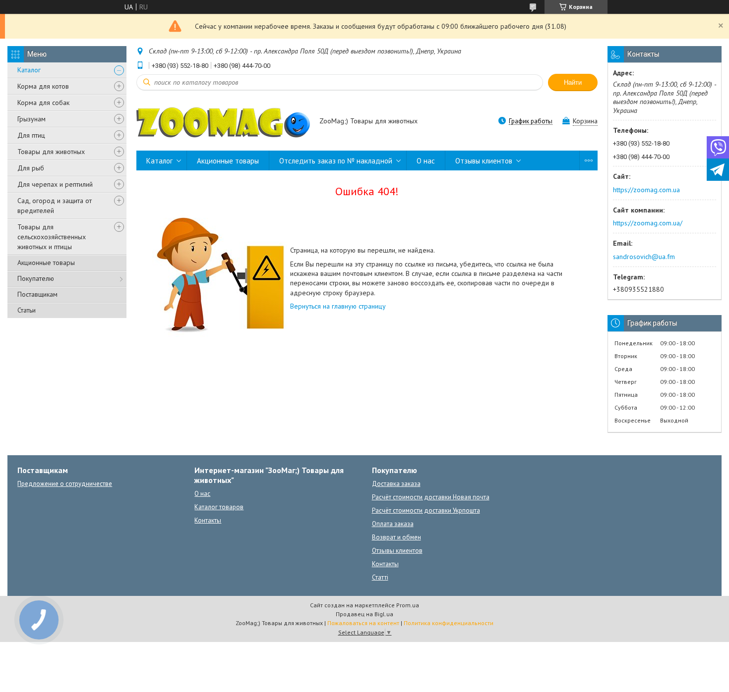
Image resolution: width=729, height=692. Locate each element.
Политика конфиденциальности (448, 623)
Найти (573, 82)
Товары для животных (51, 151)
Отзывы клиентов (483, 160)
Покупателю (35, 278)
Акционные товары (46, 262)
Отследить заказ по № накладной (335, 160)
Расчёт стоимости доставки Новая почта (430, 497)
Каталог (29, 69)
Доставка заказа (396, 483)
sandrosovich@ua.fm (644, 256)
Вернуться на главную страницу (338, 306)
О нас (426, 160)
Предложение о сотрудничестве (64, 483)
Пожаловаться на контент (363, 623)
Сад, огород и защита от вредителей (54, 205)
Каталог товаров (218, 507)
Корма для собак (43, 102)
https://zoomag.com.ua (646, 189)
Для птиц (31, 135)
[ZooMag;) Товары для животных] (223, 122)
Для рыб (30, 167)
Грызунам (31, 118)
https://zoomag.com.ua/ (647, 222)
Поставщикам (37, 294)
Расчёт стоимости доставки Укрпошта (426, 510)
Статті (380, 577)
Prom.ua (407, 605)
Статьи (26, 310)
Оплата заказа (393, 524)
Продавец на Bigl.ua (364, 614)
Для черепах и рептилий (55, 184)
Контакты (207, 520)
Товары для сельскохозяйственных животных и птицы (51, 236)
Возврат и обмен (396, 537)
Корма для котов (43, 86)
